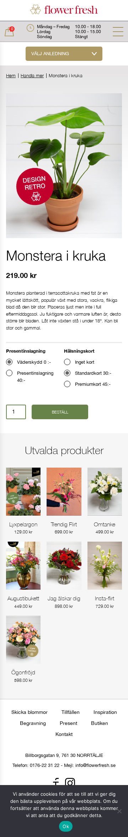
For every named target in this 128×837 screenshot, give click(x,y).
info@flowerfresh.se (95, 765)
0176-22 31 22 (44, 765)
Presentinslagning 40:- (35, 376)
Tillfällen (71, 712)
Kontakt (64, 734)
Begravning (33, 723)
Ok (66, 826)
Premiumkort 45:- (93, 384)
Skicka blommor (29, 712)
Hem (11, 75)
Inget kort (84, 362)
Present (68, 723)
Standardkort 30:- (93, 373)
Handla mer (32, 75)
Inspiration (105, 712)
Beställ (60, 412)
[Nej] (119, 811)
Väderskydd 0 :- (34, 362)
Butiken (99, 723)
